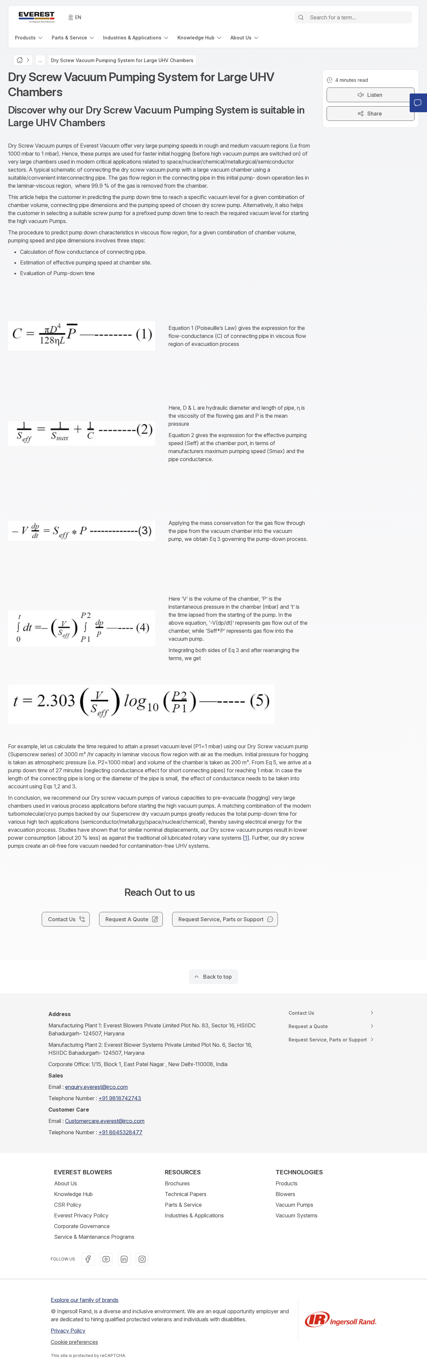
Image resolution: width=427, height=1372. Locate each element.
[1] (246, 837)
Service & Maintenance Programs (94, 1236)
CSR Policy (67, 1204)
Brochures (177, 1183)
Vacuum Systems (297, 1215)
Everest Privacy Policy (81, 1215)
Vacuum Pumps (294, 1204)
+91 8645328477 (120, 1132)
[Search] (301, 17)
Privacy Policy (68, 1330)
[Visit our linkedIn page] (124, 1259)
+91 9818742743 (119, 1098)
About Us (65, 1183)
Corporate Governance (82, 1226)
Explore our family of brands (84, 1300)
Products (287, 1183)
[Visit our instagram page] (142, 1259)
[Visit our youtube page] (106, 1259)
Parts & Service (183, 1204)
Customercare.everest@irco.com (104, 1121)
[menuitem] (29, 37)
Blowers (285, 1194)
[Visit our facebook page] (88, 1259)
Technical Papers (185, 1194)
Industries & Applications (194, 1215)
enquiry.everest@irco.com (96, 1087)
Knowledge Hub (73, 1194)
